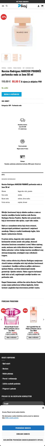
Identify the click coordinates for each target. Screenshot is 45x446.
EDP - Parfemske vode (28, 68)
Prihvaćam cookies (23, 428)
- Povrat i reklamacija (9, 378)
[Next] (40, 31)
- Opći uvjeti (6, 363)
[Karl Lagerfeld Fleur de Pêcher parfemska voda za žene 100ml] (33, 315)
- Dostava (5, 368)
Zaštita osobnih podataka (12, 418)
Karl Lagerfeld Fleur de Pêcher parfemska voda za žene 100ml (33, 329)
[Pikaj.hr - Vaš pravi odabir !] (22, 6)
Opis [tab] (3, 175)
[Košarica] (42, 6)
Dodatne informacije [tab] (9, 179)
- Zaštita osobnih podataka (11, 383)
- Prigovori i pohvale (9, 388)
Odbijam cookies (23, 434)
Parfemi (10, 68)
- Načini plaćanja (7, 373)
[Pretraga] (6, 6)
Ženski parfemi (17, 68)
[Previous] (5, 31)
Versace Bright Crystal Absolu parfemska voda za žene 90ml (11, 329)
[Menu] (3, 6)
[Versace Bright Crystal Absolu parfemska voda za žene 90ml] (11, 315)
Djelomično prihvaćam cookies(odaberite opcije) (23, 440)
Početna (4, 68)
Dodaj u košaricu (11, 94)
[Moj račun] (38, 6)
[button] (43, 408)
